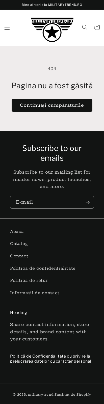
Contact (19, 256)
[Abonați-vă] (88, 202)
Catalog (19, 243)
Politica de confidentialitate (43, 268)
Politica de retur (29, 280)
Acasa (17, 231)
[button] (7, 27)
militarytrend (41, 394)
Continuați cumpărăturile (52, 105)
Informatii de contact (35, 292)
